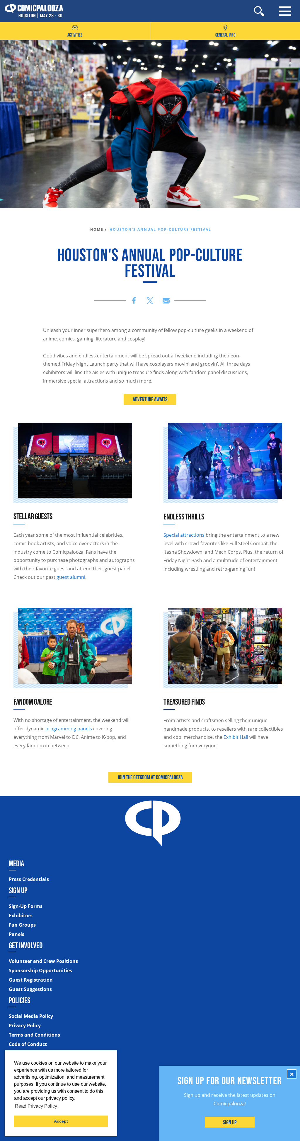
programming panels (68, 728)
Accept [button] (61, 1121)
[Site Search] (259, 11)
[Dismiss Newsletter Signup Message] (291, 1074)
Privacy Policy (25, 1025)
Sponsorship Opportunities (40, 970)
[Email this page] (166, 301)
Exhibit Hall (236, 737)
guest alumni (71, 577)
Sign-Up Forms (25, 906)
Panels (16, 934)
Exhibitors (21, 915)
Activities (74, 34)
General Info (225, 34)
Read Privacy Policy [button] (36, 1106)
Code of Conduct (28, 1044)
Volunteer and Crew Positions (43, 961)
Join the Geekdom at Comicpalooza (150, 777)
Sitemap (19, 1055)
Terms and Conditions (34, 1034)
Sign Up (230, 1122)
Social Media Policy (31, 1016)
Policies (19, 1000)
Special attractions (183, 535)
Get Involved (25, 945)
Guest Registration (31, 979)
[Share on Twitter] (150, 301)
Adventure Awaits (150, 399)
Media (16, 863)
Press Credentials (29, 879)
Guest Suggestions (30, 989)
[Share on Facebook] (134, 301)
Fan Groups (22, 925)
